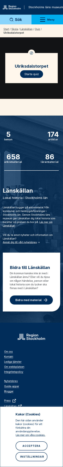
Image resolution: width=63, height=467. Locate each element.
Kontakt (8, 356)
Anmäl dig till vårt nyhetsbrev (20, 242)
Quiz (37, 29)
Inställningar (32, 456)
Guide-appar (11, 386)
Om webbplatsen (14, 366)
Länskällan (26, 29)
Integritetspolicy (13, 371)
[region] (31, 437)
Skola (14, 29)
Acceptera (31, 445)
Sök (18, 19)
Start (6, 29)
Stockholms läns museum (45, 7)
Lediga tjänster (13, 361)
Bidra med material (28, 300)
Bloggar (8, 391)
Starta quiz (31, 74)
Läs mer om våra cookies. (30, 435)
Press (7, 400)
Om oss (8, 351)
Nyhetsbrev (11, 380)
